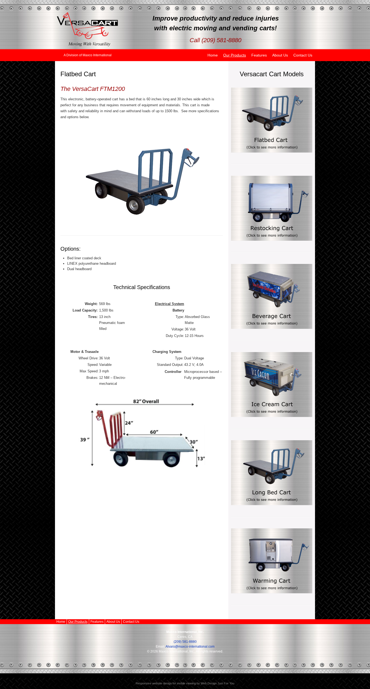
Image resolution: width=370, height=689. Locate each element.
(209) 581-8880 (185, 642)
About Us (280, 55)
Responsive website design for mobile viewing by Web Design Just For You (185, 683)
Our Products (234, 55)
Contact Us (302, 55)
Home (212, 55)
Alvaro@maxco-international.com (190, 646)
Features (259, 55)
